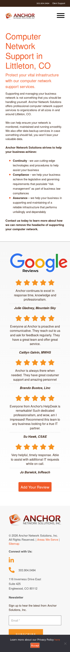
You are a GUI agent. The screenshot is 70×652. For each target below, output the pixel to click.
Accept (35, 645)
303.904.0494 (43, 3)
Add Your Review (35, 486)
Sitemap (14, 543)
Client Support (58, 3)
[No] (65, 643)
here (57, 639)
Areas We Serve (47, 539)
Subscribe (26, 634)
